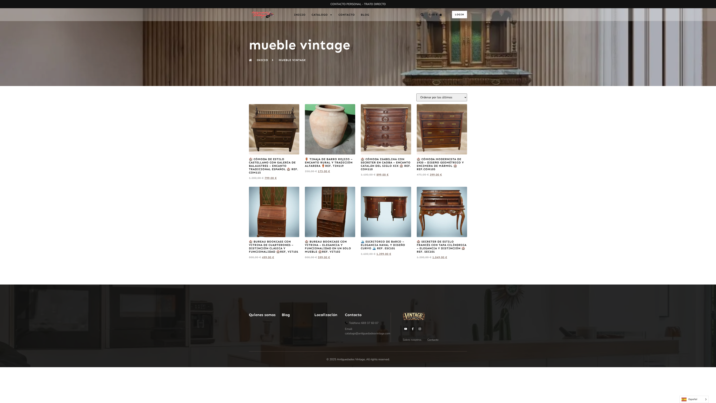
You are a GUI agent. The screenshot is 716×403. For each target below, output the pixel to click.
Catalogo (320, 14)
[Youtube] (405, 329)
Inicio (300, 14)
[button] (422, 15)
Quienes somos (262, 315)
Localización (325, 315)
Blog (365, 14)
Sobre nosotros (412, 340)
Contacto (346, 14)
